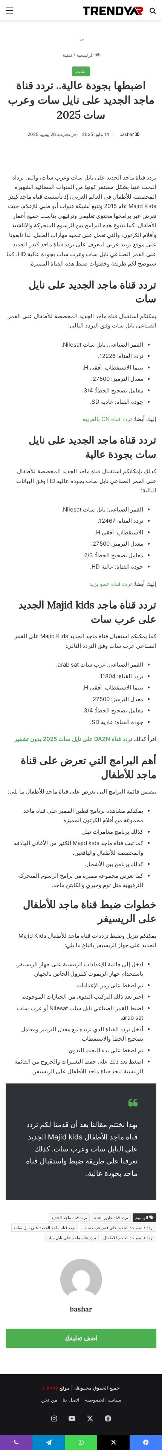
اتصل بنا (71, 1400)
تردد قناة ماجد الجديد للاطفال (128, 1237)
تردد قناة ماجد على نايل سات (71, 1237)
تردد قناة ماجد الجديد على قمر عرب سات (118, 1227)
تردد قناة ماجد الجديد (69, 1217)
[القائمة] (9, 13)
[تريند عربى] (113, 10)
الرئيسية (85, 55)
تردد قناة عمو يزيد (110, 583)
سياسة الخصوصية (103, 1400)
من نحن (49, 1400)
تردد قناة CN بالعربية (107, 418)
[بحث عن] (152, 13)
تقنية (67, 55)
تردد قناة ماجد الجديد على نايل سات (44, 1227)
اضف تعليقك (81, 1338)
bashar (126, 134)
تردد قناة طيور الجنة (111, 1217)
